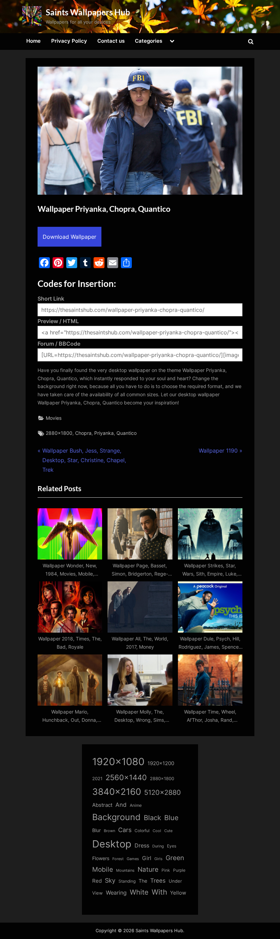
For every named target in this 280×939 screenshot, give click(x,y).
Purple (179, 870)
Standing (127, 881)
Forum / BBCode (59, 343)
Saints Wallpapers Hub (88, 12)
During (158, 846)
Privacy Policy (69, 41)
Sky (110, 880)
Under (175, 881)
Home (33, 41)
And (121, 804)
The (143, 881)
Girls (158, 858)
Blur (96, 830)
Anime (136, 805)
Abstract (102, 805)
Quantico (126, 433)
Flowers (100, 858)
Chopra (83, 433)
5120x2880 (162, 792)
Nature (148, 869)
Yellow (178, 893)
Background (116, 817)
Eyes (171, 845)
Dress (142, 845)
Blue (171, 817)
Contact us (111, 41)
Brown (109, 830)
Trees (158, 880)
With (159, 892)
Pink (166, 870)
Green (175, 858)
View (97, 893)
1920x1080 (118, 762)
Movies (53, 418)
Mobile (102, 869)
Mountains (125, 870)
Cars (124, 829)
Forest (118, 858)
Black (152, 818)
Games (133, 859)
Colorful (142, 830)
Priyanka (104, 433)
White (139, 892)
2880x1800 (59, 433)
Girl (146, 858)
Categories (148, 41)
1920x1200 (161, 763)
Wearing (116, 892)
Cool (157, 831)
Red (97, 881)
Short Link (51, 298)
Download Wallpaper (69, 236)
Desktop (111, 844)
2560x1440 (126, 777)
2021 (97, 778)
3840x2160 (116, 791)
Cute (168, 831)
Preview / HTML (58, 321)
